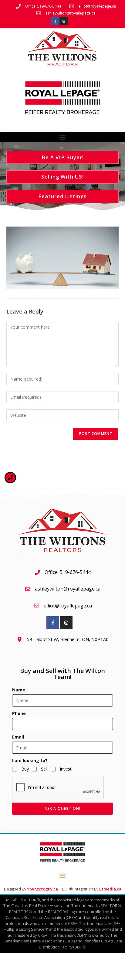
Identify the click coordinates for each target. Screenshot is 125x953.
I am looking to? (29, 760)
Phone (19, 713)
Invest (66, 769)
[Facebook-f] (55, 21)
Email (18, 737)
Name (18, 690)
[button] (63, 137)
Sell (44, 769)
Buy (25, 769)
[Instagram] (63, 21)
